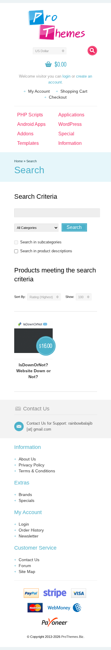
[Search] (92, 50)
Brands (25, 494)
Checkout (58, 97)
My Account (39, 91)
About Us (27, 459)
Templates (28, 143)
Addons (25, 133)
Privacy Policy (31, 465)
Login (24, 524)
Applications (71, 114)
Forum (25, 565)
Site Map (27, 571)
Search (31, 161)
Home (18, 161)
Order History (31, 530)
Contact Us (29, 559)
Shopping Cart (73, 91)
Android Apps (31, 124)
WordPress (70, 124)
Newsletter (28, 536)
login (66, 76)
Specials (26, 500)
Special (66, 133)
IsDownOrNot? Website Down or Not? (33, 370)
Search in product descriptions (46, 251)
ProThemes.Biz (72, 636)
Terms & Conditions (37, 470)
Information (70, 143)
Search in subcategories (41, 242)
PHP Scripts (30, 114)
